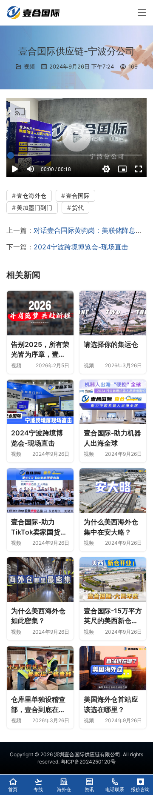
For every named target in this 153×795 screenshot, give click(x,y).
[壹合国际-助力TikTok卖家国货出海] (40, 490)
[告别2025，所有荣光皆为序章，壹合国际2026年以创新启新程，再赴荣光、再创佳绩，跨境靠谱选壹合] (40, 313)
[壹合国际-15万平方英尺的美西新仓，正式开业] (112, 579)
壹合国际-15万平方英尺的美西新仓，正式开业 (113, 616)
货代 (78, 207)
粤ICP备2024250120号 (88, 761)
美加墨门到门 (34, 207)
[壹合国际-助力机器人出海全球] (112, 402)
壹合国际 (78, 195)
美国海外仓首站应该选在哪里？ (111, 704)
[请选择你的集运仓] (112, 313)
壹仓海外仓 (31, 195)
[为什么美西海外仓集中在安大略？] (112, 490)
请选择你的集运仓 (111, 344)
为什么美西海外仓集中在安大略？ (111, 527)
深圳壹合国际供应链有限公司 (87, 754)
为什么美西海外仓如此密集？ (38, 615)
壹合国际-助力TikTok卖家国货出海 (39, 527)
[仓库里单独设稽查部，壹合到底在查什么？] (40, 668)
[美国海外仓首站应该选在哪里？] (112, 668)
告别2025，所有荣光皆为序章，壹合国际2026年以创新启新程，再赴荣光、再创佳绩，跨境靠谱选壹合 (40, 350)
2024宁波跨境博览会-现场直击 (81, 247)
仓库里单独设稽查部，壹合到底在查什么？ (38, 705)
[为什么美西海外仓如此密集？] (40, 579)
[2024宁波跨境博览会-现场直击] (40, 402)
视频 (29, 66)
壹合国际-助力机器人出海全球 (112, 438)
